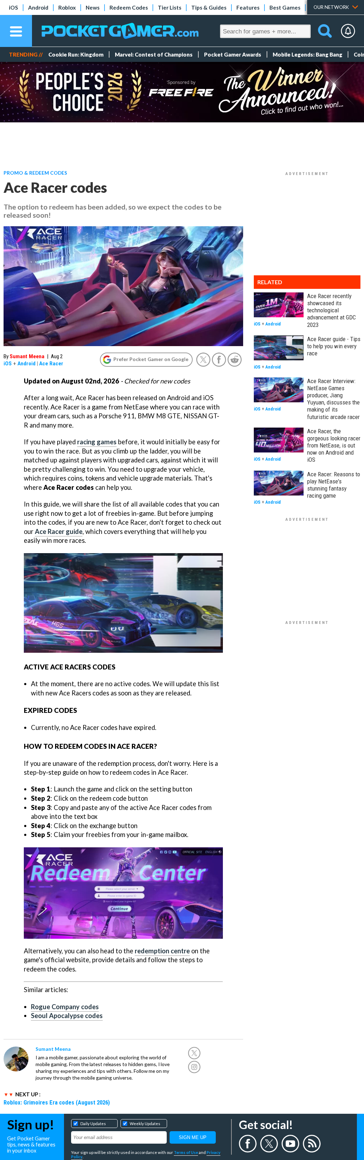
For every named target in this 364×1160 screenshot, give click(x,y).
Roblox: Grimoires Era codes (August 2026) (57, 1102)
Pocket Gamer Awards (232, 54)
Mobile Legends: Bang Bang (307, 54)
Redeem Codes (128, 7)
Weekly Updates (145, 1123)
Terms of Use (186, 1152)
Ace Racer (51, 363)
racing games (97, 442)
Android (38, 7)
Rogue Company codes (65, 1007)
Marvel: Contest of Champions (154, 54)
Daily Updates (93, 1123)
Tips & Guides (208, 7)
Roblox (67, 7)
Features (247, 7)
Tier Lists (169, 7)
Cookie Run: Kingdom (75, 54)
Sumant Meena (27, 356)
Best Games (284, 7)
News (93, 7)
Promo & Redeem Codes (35, 173)
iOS (13, 7)
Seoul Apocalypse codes (67, 1015)
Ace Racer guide (58, 531)
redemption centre (162, 951)
